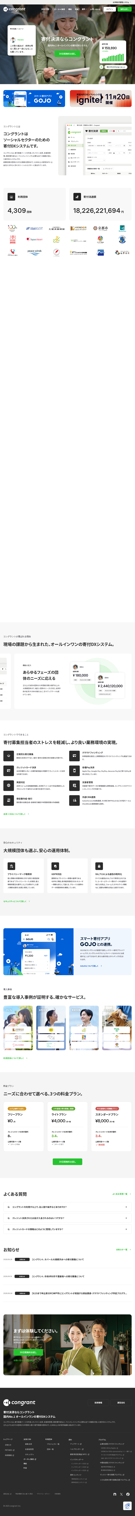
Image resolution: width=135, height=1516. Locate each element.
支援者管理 (29, 1449)
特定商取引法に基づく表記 (24, 1494)
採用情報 (98, 1402)
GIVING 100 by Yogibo (108, 1448)
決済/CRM (45, 9)
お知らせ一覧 (121, 1249)
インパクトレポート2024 (78, 1467)
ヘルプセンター (75, 1449)
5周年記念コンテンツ (78, 1482)
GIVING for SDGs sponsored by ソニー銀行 (115, 1451)
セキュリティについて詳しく (14, 901)
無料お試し (124, 9)
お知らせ (8, 1445)
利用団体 (48, 1439)
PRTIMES (8, 1450)
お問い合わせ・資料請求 (24, 1360)
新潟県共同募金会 (107, 1470)
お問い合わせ (95, 9)
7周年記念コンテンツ (78, 1479)
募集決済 (28, 1444)
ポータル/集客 (59, 9)
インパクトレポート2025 (78, 1470)
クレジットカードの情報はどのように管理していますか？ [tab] (37, 1229)
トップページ (8, 1439)
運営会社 (121, 1402)
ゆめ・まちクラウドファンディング (111, 1458)
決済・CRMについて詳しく (14, 814)
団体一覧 (50, 1449)
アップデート (74, 1444)
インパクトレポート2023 (78, 1464)
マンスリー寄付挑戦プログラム (111, 1474)
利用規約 (58, 1494)
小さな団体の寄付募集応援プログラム (114, 1479)
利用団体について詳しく (13, 1058)
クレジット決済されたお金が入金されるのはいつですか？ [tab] (38, 1218)
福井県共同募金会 (107, 1467)
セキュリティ (29, 1454)
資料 (83, 9)
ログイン (109, 9)
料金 (76, 9)
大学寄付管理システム (121, 2)
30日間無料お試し (67, 53)
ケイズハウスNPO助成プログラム (111, 1455)
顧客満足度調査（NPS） (78, 1454)
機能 (70, 9)
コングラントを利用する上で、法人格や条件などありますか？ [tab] (39, 1206)
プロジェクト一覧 (53, 1444)
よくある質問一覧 (119, 1193)
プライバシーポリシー (43, 1494)
